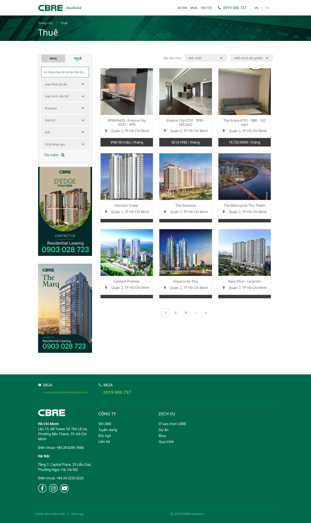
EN (267, 8)
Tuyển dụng (107, 429)
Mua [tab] (53, 58)
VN (257, 8)
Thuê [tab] (78, 58)
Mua (193, 8)
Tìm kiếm (51, 155)
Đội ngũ (104, 435)
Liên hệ (104, 441)
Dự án (182, 8)
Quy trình (166, 441)
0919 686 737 (234, 7)
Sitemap (77, 514)
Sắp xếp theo (172, 58)
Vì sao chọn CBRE (172, 423)
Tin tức (206, 8)
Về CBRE (104, 423)
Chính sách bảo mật (50, 514)
